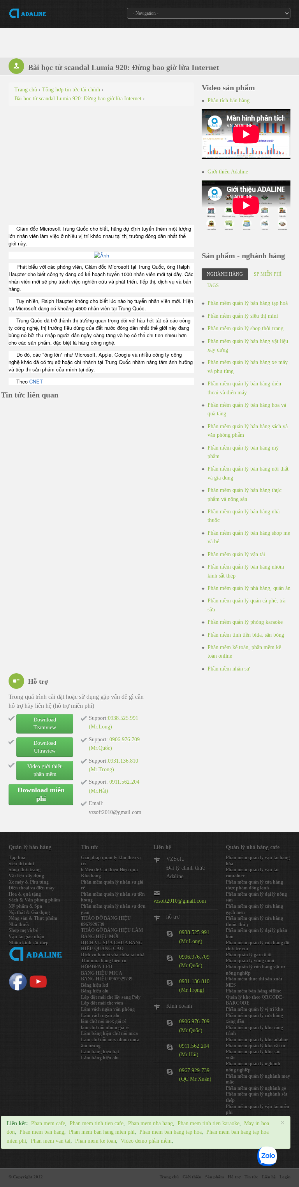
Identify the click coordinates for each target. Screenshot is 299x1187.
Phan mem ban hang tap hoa (170, 1132)
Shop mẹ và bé (23, 930)
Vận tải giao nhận (26, 936)
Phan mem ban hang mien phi (102, 1132)
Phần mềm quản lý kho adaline (257, 1039)
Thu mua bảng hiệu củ (104, 960)
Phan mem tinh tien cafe (96, 1123)
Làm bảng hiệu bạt (100, 1051)
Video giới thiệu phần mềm (45, 770)
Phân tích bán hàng (229, 100)
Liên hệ (269, 1177)
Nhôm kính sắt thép (29, 942)
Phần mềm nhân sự (229, 669)
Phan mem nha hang (150, 1123)
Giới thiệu (192, 1177)
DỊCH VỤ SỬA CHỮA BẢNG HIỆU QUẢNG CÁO (111, 946)
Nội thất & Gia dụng (29, 912)
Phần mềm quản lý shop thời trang (245, 328)
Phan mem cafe (48, 1123)
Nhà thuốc (19, 924)
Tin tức (251, 1177)
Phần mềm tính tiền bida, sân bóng (246, 635)
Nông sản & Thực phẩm (33, 918)
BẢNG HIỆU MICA (101, 973)
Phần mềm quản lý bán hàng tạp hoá (248, 303)
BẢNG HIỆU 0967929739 (106, 979)
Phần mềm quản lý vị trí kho (254, 1009)
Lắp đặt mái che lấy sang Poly (111, 997)
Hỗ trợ (234, 1177)
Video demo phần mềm (146, 1141)
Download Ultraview (44, 747)
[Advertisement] (101, 168)
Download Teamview (44, 723)
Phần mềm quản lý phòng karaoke (245, 622)
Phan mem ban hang (41, 1132)
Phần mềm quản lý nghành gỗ (256, 1088)
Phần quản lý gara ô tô (248, 955)
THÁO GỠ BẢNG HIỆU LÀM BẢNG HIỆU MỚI (112, 933)
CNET (36, 381)
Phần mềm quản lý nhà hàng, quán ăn (249, 588)
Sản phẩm (214, 1177)
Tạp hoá (17, 857)
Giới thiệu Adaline (228, 172)
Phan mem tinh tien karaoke (208, 1123)
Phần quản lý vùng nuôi (250, 960)
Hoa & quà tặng (25, 894)
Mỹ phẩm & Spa (25, 906)
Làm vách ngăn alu (100, 1015)
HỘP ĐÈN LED (97, 967)
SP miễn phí (267, 274)
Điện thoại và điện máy (32, 888)
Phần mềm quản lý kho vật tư (255, 1046)
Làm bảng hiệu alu (100, 1058)
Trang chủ (169, 1177)
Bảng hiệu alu (95, 991)
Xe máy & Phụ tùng (29, 882)
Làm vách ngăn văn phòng (108, 1009)
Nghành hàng (225, 274)
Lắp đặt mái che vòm (102, 1003)
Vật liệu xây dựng (26, 876)
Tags (213, 285)
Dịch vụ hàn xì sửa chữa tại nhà (112, 955)
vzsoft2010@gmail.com (179, 901)
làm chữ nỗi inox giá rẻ (103, 1021)
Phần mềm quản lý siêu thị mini (243, 316)
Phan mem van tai (50, 1141)
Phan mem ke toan (95, 1141)
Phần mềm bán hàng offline (253, 991)
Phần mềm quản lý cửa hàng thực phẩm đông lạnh (254, 885)
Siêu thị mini (21, 864)
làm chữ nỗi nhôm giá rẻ (105, 1027)
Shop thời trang (24, 869)
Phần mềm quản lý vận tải (236, 554)
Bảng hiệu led (94, 985)
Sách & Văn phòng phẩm (34, 900)
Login (285, 1177)
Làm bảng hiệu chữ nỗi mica (109, 1033)
